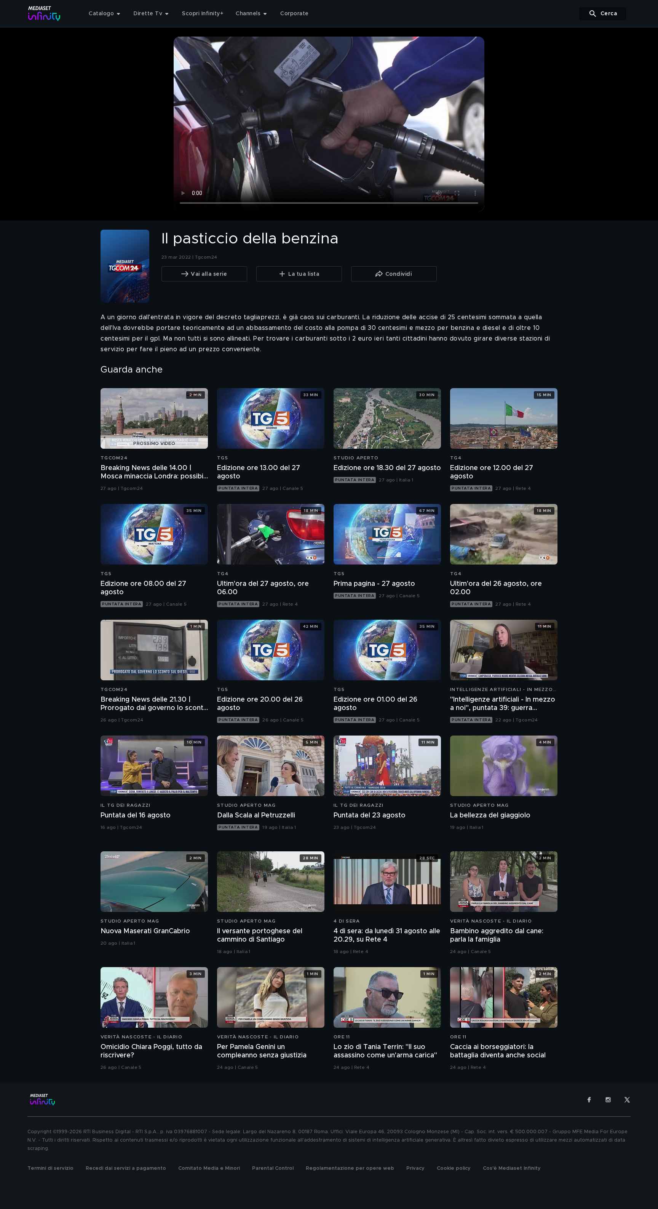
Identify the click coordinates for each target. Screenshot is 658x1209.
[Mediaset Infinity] (44, 13)
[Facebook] (589, 1099)
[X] (627, 1099)
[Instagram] (608, 1099)
